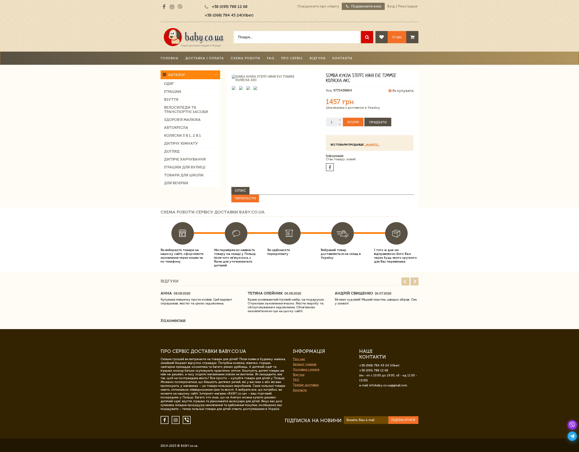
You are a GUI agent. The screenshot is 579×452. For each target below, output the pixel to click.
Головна (169, 58)
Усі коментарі (173, 320)
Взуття (171, 99)
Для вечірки (176, 183)
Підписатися (403, 420)
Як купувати (402, 91)
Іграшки (172, 91)
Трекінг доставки (306, 385)
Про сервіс (292, 58)
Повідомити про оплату (318, 6)
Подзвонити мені (365, 6)
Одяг (169, 83)
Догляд (172, 151)
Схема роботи (245, 58)
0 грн (396, 37)
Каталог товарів (304, 364)
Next (414, 281)
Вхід (391, 6)
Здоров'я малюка (182, 119)
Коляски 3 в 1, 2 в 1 (182, 135)
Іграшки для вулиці (184, 167)
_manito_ (371, 144)
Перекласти (245, 198)
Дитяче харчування (185, 159)
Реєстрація (407, 6)
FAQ (270, 58)
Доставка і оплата (204, 58)
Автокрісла (176, 127)
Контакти (342, 58)
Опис (240, 190)
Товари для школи (184, 175)
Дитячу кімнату (181, 143)
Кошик (353, 122)
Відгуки (317, 58)
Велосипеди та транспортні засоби (186, 109)
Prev (405, 281)
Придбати (378, 122)
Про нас (299, 359)
